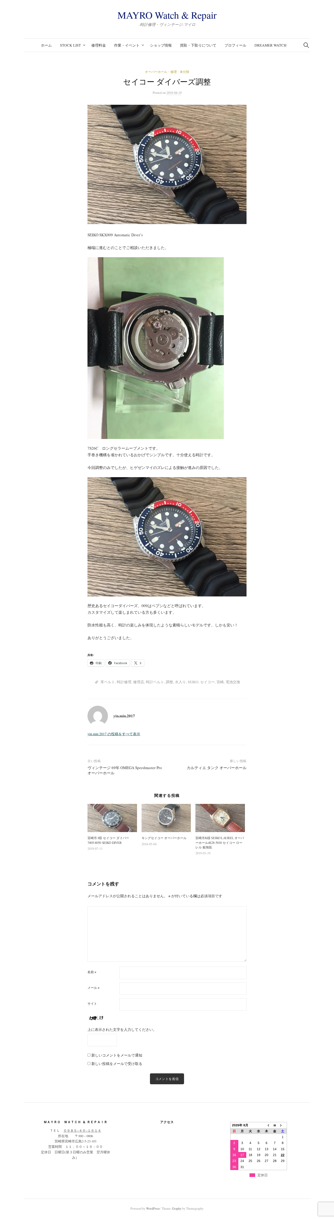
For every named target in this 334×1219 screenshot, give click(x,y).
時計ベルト (155, 681)
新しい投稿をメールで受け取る (116, 1063)
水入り (180, 681)
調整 (169, 681)
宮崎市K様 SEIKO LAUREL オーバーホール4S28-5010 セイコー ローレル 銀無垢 (219, 842)
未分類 (184, 72)
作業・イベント (127, 45)
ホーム (46, 45)
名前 (91, 972)
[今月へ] (275, 1125)
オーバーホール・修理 (161, 72)
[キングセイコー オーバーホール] (166, 818)
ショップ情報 (161, 45)
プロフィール (235, 45)
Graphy (177, 1208)
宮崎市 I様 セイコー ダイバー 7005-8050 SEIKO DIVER (108, 840)
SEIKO (193, 681)
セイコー (207, 681)
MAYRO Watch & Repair (166, 14)
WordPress (153, 1208)
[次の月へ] (283, 1125)
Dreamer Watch (270, 45)
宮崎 (220, 681)
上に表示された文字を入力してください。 (122, 1029)
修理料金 (98, 45)
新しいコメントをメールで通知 (116, 1055)
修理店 (138, 681)
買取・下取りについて (198, 45)
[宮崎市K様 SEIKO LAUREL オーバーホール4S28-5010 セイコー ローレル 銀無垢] (220, 818)
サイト (92, 1003)
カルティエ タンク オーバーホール (217, 767)
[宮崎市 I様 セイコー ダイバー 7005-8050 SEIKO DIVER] (112, 818)
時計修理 (124, 681)
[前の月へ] (266, 1125)
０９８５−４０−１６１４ (82, 1130)
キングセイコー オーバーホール (164, 838)
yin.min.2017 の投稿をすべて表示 (113, 733)
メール (93, 987)
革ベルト (107, 681)
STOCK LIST (70, 45)
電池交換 (233, 681)
